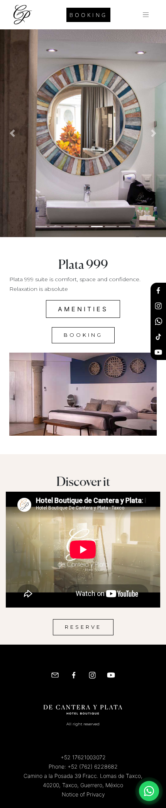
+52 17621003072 (83, 757)
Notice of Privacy (83, 794)
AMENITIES (83, 309)
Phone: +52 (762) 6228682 (83, 766)
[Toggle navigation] (145, 14)
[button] (12, 133)
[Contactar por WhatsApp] (149, 791)
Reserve (83, 627)
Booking (88, 15)
